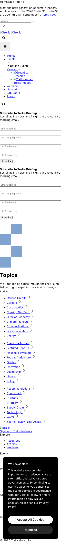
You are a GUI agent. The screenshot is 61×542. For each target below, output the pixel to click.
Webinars (12, 86)
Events (11, 59)
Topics (11, 55)
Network (12, 89)
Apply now (48, 14)
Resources (13, 440)
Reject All (30, 530)
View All (12, 69)
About (11, 96)
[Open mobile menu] (5, 46)
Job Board (13, 92)
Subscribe (6, 161)
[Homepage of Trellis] (5, 427)
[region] (30, 498)
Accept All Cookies (30, 519)
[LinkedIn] (2, 521)
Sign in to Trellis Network (16, 431)
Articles (12, 444)
